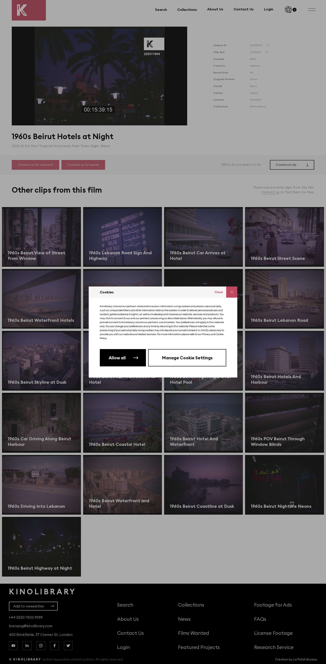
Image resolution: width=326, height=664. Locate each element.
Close (218, 292)
